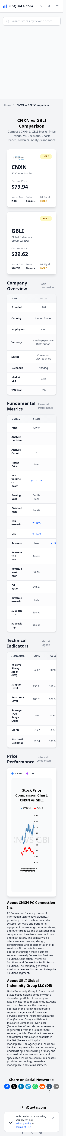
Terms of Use (23, 1127)
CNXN (19, 167)
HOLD (43, 201)
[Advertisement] (33, 65)
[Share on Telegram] (28, 1086)
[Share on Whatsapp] (35, 1086)
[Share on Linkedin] (21, 1086)
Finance (30, 268)
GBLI (17, 230)
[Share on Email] (56, 1086)
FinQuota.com (33, 1107)
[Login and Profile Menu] (49, 6)
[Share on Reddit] (42, 1086)
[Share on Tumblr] (49, 1086)
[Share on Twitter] (14, 1086)
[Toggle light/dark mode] (41, 6)
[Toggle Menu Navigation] (57, 6)
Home (7, 105)
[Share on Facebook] (7, 1086)
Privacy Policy (23, 1123)
